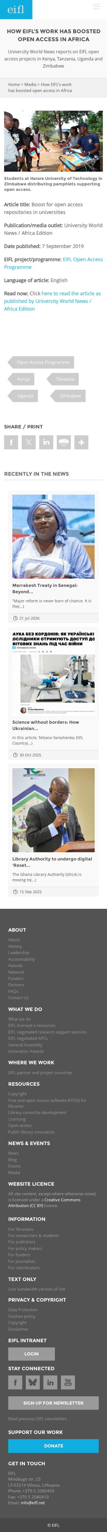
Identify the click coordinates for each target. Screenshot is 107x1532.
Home (14, 84)
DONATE (53, 1446)
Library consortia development (37, 1112)
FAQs (13, 991)
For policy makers (25, 1248)
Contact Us (18, 997)
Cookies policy (21, 1316)
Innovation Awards (26, 1051)
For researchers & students (33, 1235)
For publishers (21, 1241)
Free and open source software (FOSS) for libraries (47, 1103)
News (13, 1153)
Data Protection (23, 1309)
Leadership (18, 952)
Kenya (23, 379)
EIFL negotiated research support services (47, 1032)
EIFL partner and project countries (40, 1072)
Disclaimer (18, 1329)
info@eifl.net (33, 1502)
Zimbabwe (70, 396)
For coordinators (24, 1267)
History (15, 946)
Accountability (21, 959)
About (14, 939)
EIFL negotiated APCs (28, 1038)
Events (14, 1166)
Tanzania (65, 379)
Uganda (25, 396)
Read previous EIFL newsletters (37, 1418)
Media (30, 84)
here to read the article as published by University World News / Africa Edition (52, 301)
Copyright (17, 1093)
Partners (16, 984)
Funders (16, 978)
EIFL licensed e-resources (31, 1025)
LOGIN (31, 1353)
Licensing (17, 1119)
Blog (12, 1159)
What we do (19, 1019)
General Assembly (25, 1045)
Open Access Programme (43, 362)
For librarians (20, 1229)
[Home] (16, 9)
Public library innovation (31, 1132)
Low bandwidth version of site (36, 1289)
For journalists (21, 1261)
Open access (20, 1125)
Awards (15, 965)
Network (16, 972)
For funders (19, 1254)
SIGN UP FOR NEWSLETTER (53, 1403)
